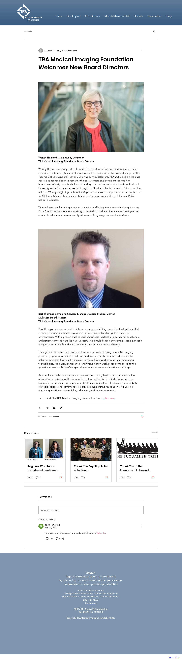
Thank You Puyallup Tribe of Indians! (91, 468)
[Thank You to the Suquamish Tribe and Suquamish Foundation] (137, 449)
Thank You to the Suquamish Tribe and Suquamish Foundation (135, 468)
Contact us (91, 603)
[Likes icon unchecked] (47, 538)
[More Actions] (142, 526)
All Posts (28, 31)
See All (155, 432)
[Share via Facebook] (39, 407)
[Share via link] (60, 407)
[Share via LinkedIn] (53, 407)
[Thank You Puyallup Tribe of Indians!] (91, 449)
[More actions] (142, 50)
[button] (154, 31)
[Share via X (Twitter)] (46, 407)
